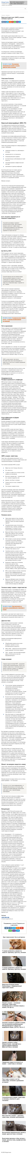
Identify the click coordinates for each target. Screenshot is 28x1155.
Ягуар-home (5, 2)
